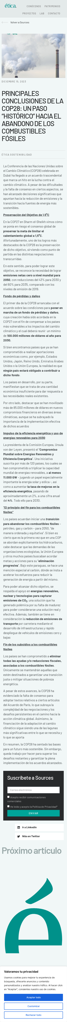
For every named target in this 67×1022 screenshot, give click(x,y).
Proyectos (29, 13)
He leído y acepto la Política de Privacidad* (33, 806)
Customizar (33, 1006)
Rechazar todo (33, 1015)
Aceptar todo (34, 997)
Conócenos (34, 6)
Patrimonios (52, 6)
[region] (33, 994)
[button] (39, 827)
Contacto (54, 13)
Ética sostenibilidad (17, 154)
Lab (42, 13)
